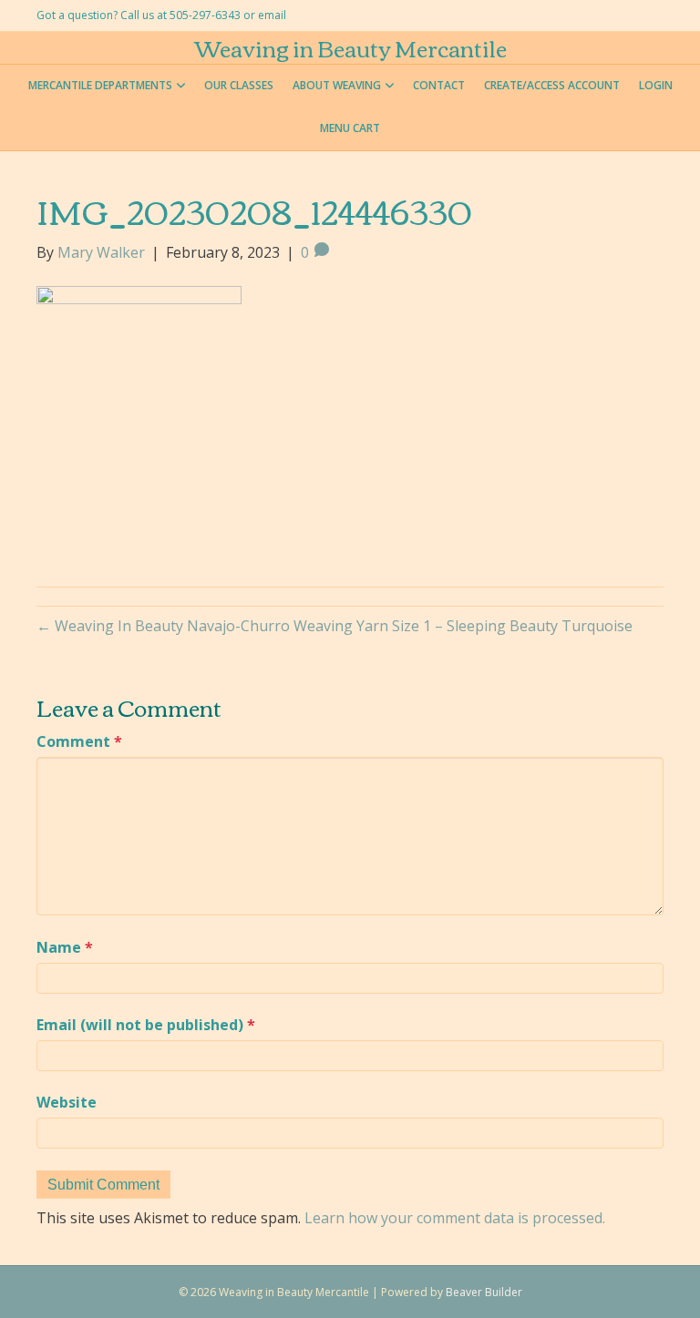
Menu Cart (350, 128)
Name (64, 947)
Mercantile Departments (100, 85)
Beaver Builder (484, 1292)
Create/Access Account (552, 85)
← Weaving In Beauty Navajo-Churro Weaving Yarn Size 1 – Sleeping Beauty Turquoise (334, 626)
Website (66, 1102)
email (272, 15)
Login (656, 85)
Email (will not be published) (145, 1025)
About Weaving (337, 85)
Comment (79, 741)
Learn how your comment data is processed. (454, 1218)
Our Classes (238, 85)
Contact (439, 85)
